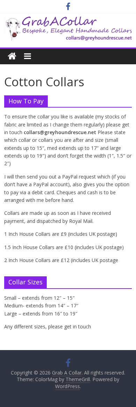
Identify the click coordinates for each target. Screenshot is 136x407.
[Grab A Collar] (68, 20)
